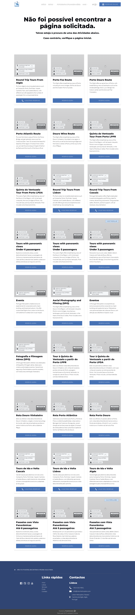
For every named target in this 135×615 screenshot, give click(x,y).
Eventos (94, 300)
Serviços (44, 587)
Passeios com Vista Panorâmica (101, 525)
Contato (44, 591)
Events (20, 300)
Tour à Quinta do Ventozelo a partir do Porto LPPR (65, 359)
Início (43, 4)
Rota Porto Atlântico (65, 415)
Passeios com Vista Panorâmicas (27, 525)
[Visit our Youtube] (32, 583)
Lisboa (44, 585)
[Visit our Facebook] (21, 583)
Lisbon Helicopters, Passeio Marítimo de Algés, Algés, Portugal (80, 597)
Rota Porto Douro (100, 415)
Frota (43, 589)
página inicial (83, 38)
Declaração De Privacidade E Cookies (67, 613)
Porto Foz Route (62, 80)
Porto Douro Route (101, 80)
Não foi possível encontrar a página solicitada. (35, 569)
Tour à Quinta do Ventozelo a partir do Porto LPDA (102, 359)
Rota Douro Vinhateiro (29, 415)
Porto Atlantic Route (28, 133)
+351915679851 (78, 588)
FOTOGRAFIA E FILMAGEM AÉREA (68, 4)
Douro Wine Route (64, 133)
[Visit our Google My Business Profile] (25, 583)
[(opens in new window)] (108, 577)
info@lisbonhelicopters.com (82, 591)
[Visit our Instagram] (29, 583)
